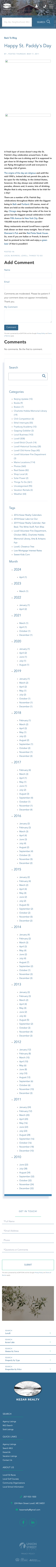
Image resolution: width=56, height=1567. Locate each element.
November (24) (26, 1185)
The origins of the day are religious (20, 173)
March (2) (23, 683)
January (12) (25, 1050)
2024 (17, 569)
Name (7, 270)
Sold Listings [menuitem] (8, 1430)
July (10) (23, 1073)
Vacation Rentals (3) (23, 490)
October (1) (24, 631)
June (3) (23, 839)
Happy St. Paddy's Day (27, 46)
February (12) (25, 1111)
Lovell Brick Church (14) (25, 443)
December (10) (26, 1151)
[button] (43, 22)
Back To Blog (10, 38)
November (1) (26, 703)
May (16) (23, 1123)
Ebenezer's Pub (11, 233)
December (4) (25, 810)
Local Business (12, 256)
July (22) (23, 1131)
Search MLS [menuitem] (8, 1448)
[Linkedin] (33, 1522)
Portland (25, 204)
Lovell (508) (19, 439)
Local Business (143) (23, 435)
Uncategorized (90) (23, 486)
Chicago (12, 211)
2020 (17, 641)
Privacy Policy (41, 333)
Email (7, 282)
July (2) (22, 695)
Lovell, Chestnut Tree (24, 547)
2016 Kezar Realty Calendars (27, 515)
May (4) (22, 893)
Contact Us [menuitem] (7, 1460)
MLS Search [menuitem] (8, 1426)
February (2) (25, 939)
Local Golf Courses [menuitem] (11, 1479)
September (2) (26, 909)
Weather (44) (20, 494)
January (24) (25, 1107)
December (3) (25, 756)
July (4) (22, 843)
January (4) (24, 935)
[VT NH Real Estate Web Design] (28, 1546)
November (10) (26, 1089)
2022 (17, 597)
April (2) (23, 609)
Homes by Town (12, 1351)
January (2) (24, 824)
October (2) (24, 748)
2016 (17, 816)
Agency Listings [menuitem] (9, 1422)
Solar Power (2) (21, 478)
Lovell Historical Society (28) (27, 447)
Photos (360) (20, 466)
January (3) (24, 992)
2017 (17, 762)
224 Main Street (29, 1503)
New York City (31, 218)
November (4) (26, 1032)
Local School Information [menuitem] (13, 1487)
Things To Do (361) (23, 482)
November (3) (26, 974)
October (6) (24, 1085)
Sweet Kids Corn (22, 555)
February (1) (25, 721)
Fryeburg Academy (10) (25, 427)
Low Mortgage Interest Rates (28, 551)
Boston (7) (19, 407)
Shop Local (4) (21, 474)
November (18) (26, 1147)
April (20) (23, 1119)
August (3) (24, 794)
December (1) (25, 635)
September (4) (26, 798)
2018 (17, 713)
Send (28, 1265)
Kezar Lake (10, 1342)
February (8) (25, 1054)
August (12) (24, 1077)
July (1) (22, 661)
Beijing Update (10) (23, 399)
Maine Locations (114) (24, 462)
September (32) (26, 1177)
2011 (17, 1099)
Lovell (24, 256)
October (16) (25, 1143)
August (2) (24, 740)
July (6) (22, 1016)
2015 (17, 869)
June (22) (23, 1127)
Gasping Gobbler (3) (24, 431)
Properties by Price (13, 1369)
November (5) (26, 859)
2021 (17, 615)
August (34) (24, 1173)
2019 (17, 671)
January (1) (24, 605)
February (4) (25, 770)
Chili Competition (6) (24, 419)
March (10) (24, 1058)
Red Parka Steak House (37, 233)
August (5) (24, 905)
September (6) (26, 1081)
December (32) (26, 1188)
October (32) (25, 1181)
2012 (17, 1042)
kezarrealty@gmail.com (29, 1510)
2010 (17, 1157)
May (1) (22, 691)
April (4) (23, 836)
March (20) (24, 1115)
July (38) (23, 1169)
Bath (15, 204)
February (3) (25, 828)
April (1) (23, 577)
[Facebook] (23, 1522)
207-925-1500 (44, 6)
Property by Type (12, 1360)
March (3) (23, 774)
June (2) (23, 897)
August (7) (24, 962)
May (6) (22, 1066)
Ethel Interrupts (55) (23, 423)
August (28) (24, 1135)
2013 (17, 984)
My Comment (11, 307)
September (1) (26, 744)
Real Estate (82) (21, 470)
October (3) (24, 855)
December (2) (25, 863)
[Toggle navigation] (51, 6)
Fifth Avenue (16, 218)
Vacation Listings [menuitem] (10, 1456)
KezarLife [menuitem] (6, 1452)
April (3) (23, 728)
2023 (17, 583)
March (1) (23, 591)
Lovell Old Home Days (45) (27, 451)
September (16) (26, 1139)
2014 (17, 927)
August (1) (24, 665)
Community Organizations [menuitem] (14, 1483)
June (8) (23, 1069)
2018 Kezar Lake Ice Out (26, 519)
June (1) (23, 657)
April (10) (23, 1062)
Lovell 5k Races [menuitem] (9, 1475)
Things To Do (36, 256)
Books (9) (18, 403)
